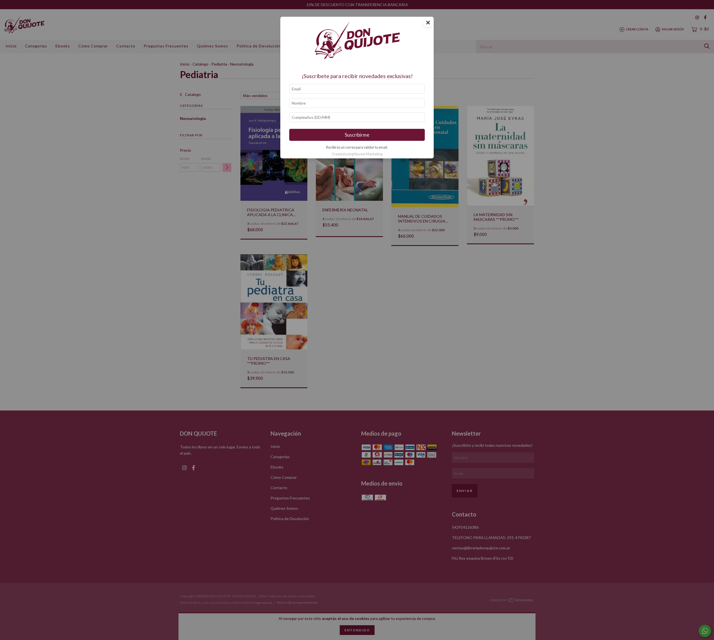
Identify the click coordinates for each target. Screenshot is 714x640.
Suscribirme (357, 135)
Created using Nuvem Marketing (357, 154)
